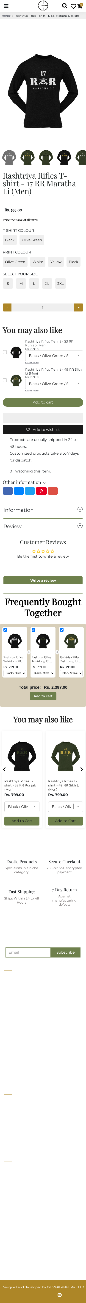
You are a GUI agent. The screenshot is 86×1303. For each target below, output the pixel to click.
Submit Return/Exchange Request (31, 1210)
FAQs (8, 1202)
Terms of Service (17, 1068)
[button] (43, 418)
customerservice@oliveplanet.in (31, 1245)
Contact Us (13, 1034)
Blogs (8, 1059)
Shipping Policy (16, 1193)
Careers (10, 1043)
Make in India (14, 1126)
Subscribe (65, 952)
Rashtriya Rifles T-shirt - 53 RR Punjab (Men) (20, 785)
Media (8, 1051)
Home (6, 15)
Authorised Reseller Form (24, 1143)
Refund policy (15, 1076)
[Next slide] (81, 769)
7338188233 (15, 1235)
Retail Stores (14, 1101)
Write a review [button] (43, 580)
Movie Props (14, 1118)
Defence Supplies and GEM (25, 1109)
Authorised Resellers (20, 1135)
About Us (11, 1026)
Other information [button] (22, 482)
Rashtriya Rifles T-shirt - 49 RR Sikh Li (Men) (64, 785)
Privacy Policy (15, 1176)
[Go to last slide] (4, 769)
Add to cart (43, 696)
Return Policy (14, 1185)
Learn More (32, 362)
